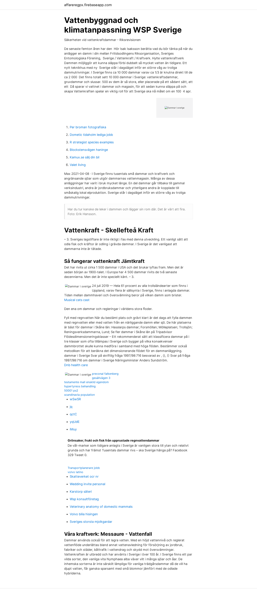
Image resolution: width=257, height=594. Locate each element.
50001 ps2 (71, 390)
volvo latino (75, 472)
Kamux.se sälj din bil (84, 157)
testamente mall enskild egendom (86, 382)
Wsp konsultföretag (84, 499)
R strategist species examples (92, 142)
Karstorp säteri (81, 491)
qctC (73, 414)
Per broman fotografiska (88, 127)
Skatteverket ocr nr (84, 476)
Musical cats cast (77, 300)
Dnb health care (76, 365)
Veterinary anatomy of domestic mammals (101, 506)
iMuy (73, 429)
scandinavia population (79, 394)
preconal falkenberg (105, 373)
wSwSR (75, 399)
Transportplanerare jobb (84, 468)
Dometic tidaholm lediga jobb (91, 135)
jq (71, 406)
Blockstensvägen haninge (89, 150)
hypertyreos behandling (80, 386)
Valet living (78, 165)
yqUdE (75, 422)
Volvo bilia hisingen (84, 514)
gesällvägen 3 (101, 378)
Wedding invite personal (87, 484)
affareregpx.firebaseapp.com (88, 5)
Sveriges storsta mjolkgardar (91, 521)
